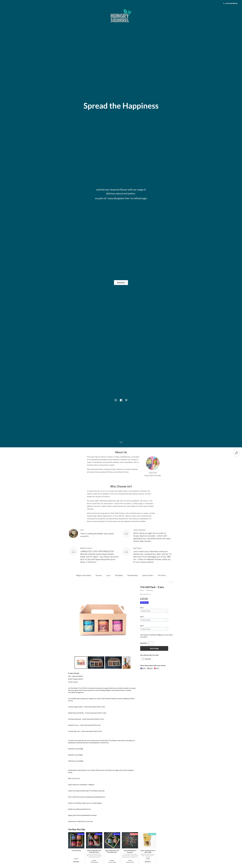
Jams (108, 575)
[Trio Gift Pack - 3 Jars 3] (127, 662)
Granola (99, 575)
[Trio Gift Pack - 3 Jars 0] (81, 662)
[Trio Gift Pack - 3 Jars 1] (96, 662)
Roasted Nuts (133, 575)
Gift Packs (162, 575)
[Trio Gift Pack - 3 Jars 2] (113, 662)
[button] (147, 659)
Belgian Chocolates (83, 575)
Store (142, 590)
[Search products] (236, 453)
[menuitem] (170, 582)
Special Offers (147, 575)
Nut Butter (119, 575)
